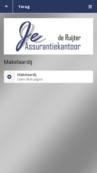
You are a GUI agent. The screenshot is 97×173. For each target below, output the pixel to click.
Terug (24, 6)
